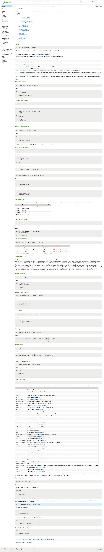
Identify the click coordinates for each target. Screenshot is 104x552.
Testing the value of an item (26, 31)
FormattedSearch (5, 30)
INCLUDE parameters (23, 26)
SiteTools (3, 43)
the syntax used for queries (38, 56)
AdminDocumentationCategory (7, 49)
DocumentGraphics (5, 32)
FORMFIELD (32, 504)
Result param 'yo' (54, 245)
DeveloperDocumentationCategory (8, 51)
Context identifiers (22, 38)
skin (60, 385)
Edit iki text (45, 539)
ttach (20, 539)
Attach (100, 6)
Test (16, 245)
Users (4, 12)
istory (29, 539)
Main (4, 60)
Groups (4, 14)
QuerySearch (4, 31)
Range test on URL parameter (27, 22)
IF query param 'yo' (46, 245)
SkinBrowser (4, 33)
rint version (24, 539)
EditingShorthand (5, 26)
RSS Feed (5, 20)
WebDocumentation (7, 64)
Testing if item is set (25, 30)
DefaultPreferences (5, 44)
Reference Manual (5, 38)
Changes (5, 17)
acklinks (34, 539)
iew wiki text (39, 539)
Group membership (23, 37)
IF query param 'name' (27, 245)
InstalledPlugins (5, 35)
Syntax (18, 14)
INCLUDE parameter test (26, 27)
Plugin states (21, 33)
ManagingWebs (5, 42)
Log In (4, 8)
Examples (21, 41)
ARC (4, 57)
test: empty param (39, 206)
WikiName (54, 66)
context (28, 387)
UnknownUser (29, 542)
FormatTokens (90, 52)
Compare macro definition (26, 18)
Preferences (5, 21)
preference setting (26, 68)
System (3, 6)
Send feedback (20, 549)
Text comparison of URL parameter (28, 23)
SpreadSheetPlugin (97, 76)
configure (31, 259)
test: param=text (47, 206)
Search (4, 16)
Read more (37, 504)
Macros (20, 16)
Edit (97, 6)
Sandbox (5, 61)
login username (47, 66)
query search (24, 500)
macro (32, 72)
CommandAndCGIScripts (39, 391)
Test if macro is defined (25, 17)
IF (19, 504)
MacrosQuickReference (6, 28)
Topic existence (22, 35)
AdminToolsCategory (6, 39)
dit (17, 539)
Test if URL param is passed (26, 21)
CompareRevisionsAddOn (34, 399)
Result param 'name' (37, 245)
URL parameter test (25, 25)
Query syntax (19, 39)
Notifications (5, 19)
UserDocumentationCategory (7, 53)
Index (4, 15)
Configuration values (23, 29)
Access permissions (23, 34)
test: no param (32, 206)
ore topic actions (51, 539)
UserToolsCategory (5, 54)
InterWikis (4, 40)
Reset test (17, 216)
